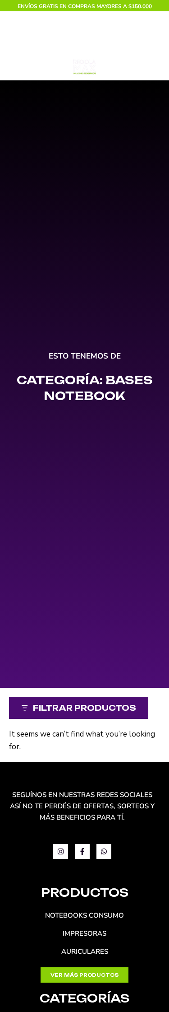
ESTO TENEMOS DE (85, 356)
